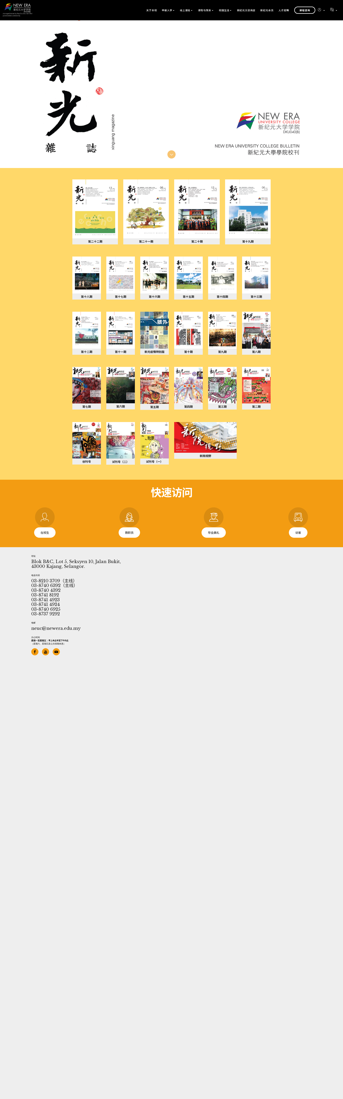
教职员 (129, 532)
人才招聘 (284, 10)
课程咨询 (304, 10)
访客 (298, 532)
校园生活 (224, 10)
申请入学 (167, 10)
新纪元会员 (267, 10)
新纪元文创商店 (246, 10)
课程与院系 (204, 10)
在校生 (45, 532)
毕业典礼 (213, 532)
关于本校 (151, 10)
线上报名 (185, 10)
